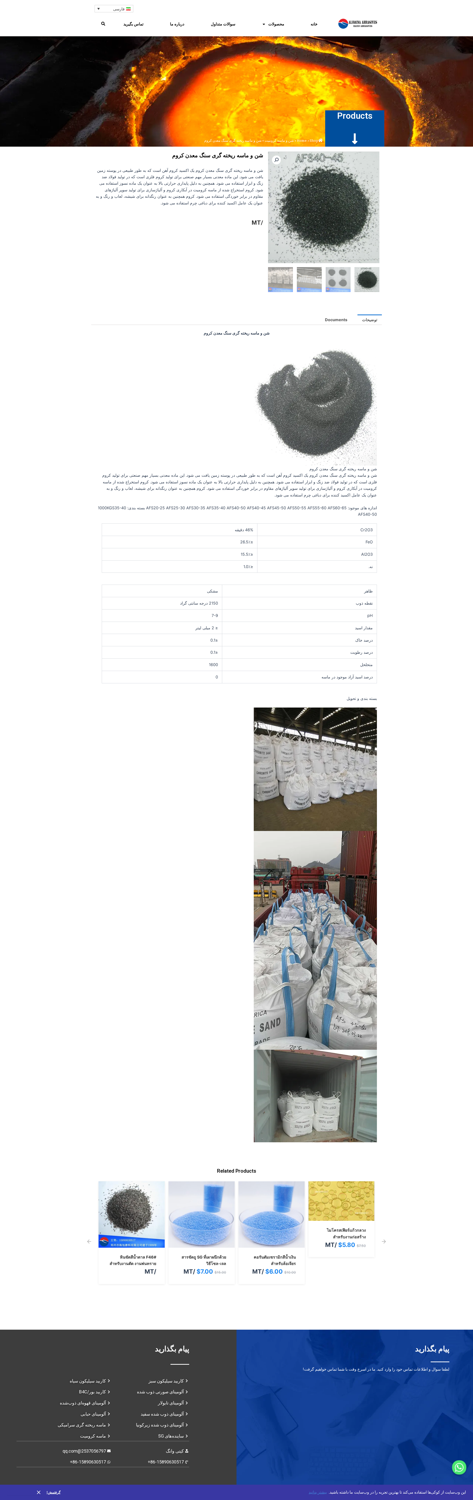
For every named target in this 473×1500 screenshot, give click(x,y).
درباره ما (177, 24)
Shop (314, 140)
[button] (103, 24)
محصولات (276, 24)
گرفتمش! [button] (54, 1492)
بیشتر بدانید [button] (318, 1492)
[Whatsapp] (459, 1467)
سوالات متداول (223, 24)
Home (302, 140)
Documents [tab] (336, 319)
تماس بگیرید (133, 24)
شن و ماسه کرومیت (279, 140)
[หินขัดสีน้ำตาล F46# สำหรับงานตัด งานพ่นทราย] (202, 1244)
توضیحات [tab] (369, 319)
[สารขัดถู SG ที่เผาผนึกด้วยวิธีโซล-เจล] (271, 1244)
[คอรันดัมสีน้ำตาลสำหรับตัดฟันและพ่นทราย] (132, 1244)
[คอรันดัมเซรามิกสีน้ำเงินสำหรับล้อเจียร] (341, 1244)
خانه (314, 24)
